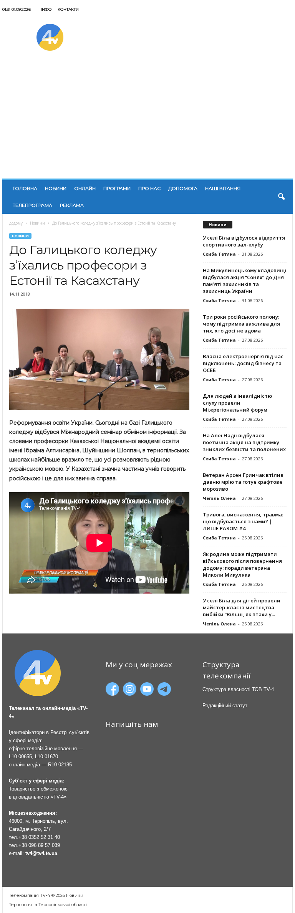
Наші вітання (222, 188)
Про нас (149, 188)
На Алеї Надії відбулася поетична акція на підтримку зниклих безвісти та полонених (244, 442)
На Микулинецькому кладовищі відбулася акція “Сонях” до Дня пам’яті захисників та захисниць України (245, 280)
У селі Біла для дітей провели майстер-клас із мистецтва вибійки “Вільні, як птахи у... (241, 607)
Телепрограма (32, 205)
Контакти (68, 9)
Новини (55, 188)
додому (16, 223)
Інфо (46, 9)
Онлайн (85, 188)
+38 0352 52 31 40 (39, 837)
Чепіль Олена (219, 498)
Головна (25, 188)
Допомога (182, 188)
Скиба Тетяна (219, 254)
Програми (117, 188)
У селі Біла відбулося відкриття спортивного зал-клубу (244, 241)
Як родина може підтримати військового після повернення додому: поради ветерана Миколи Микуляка (242, 564)
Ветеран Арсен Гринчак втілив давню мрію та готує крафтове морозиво (243, 481)
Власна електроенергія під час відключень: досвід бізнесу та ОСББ (243, 363)
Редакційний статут (224, 705)
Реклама (72, 205)
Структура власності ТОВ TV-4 (238, 689)
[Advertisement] (147, 121)
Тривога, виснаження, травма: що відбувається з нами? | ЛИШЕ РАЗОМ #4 (243, 521)
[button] (281, 197)
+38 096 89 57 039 (39, 845)
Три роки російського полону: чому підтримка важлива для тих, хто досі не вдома (241, 323)
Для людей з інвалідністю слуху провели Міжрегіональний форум (237, 402)
